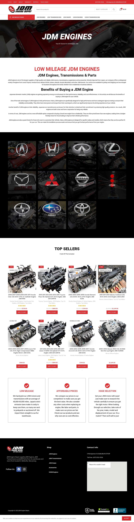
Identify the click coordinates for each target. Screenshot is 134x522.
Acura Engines (24, 355)
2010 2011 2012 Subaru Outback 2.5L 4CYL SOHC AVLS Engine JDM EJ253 (112, 296)
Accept (126, 518)
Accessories (53, 467)
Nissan (108, 353)
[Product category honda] (52, 155)
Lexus (39, 355)
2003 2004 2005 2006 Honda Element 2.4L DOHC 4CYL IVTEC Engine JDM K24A (82, 297)
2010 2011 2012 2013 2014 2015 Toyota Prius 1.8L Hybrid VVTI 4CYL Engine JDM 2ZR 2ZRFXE (52, 297)
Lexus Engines (46, 355)
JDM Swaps (52, 463)
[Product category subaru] (52, 215)
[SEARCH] (113, 9)
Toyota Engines (47, 301)
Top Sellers (28, 303)
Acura (17, 355)
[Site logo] (20, 9)
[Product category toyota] (82, 215)
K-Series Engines (87, 301)
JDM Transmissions (55, 458)
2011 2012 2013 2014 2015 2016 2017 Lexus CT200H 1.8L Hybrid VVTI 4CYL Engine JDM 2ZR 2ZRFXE (52, 351)
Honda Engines (18, 301)
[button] (22, 312)
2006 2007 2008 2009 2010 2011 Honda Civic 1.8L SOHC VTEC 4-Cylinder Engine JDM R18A (22, 297)
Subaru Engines (108, 299)
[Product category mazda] (22, 185)
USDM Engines (53, 472)
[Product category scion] (22, 215)
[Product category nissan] (82, 185)
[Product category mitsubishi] (52, 185)
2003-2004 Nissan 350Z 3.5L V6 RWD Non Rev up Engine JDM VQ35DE (112, 350)
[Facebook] (18, 469)
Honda (12, 301)
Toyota (40, 301)
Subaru (101, 299)
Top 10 (63, 301)
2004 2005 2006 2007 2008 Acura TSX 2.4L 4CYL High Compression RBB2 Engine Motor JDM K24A (22, 351)
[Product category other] (112, 185)
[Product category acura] (22, 155)
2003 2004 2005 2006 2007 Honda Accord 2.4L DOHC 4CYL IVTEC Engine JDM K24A (82, 351)
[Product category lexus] (112, 155)
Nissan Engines (114, 353)
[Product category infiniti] (82, 155)
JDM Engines (21, 303)
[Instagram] (24, 469)
